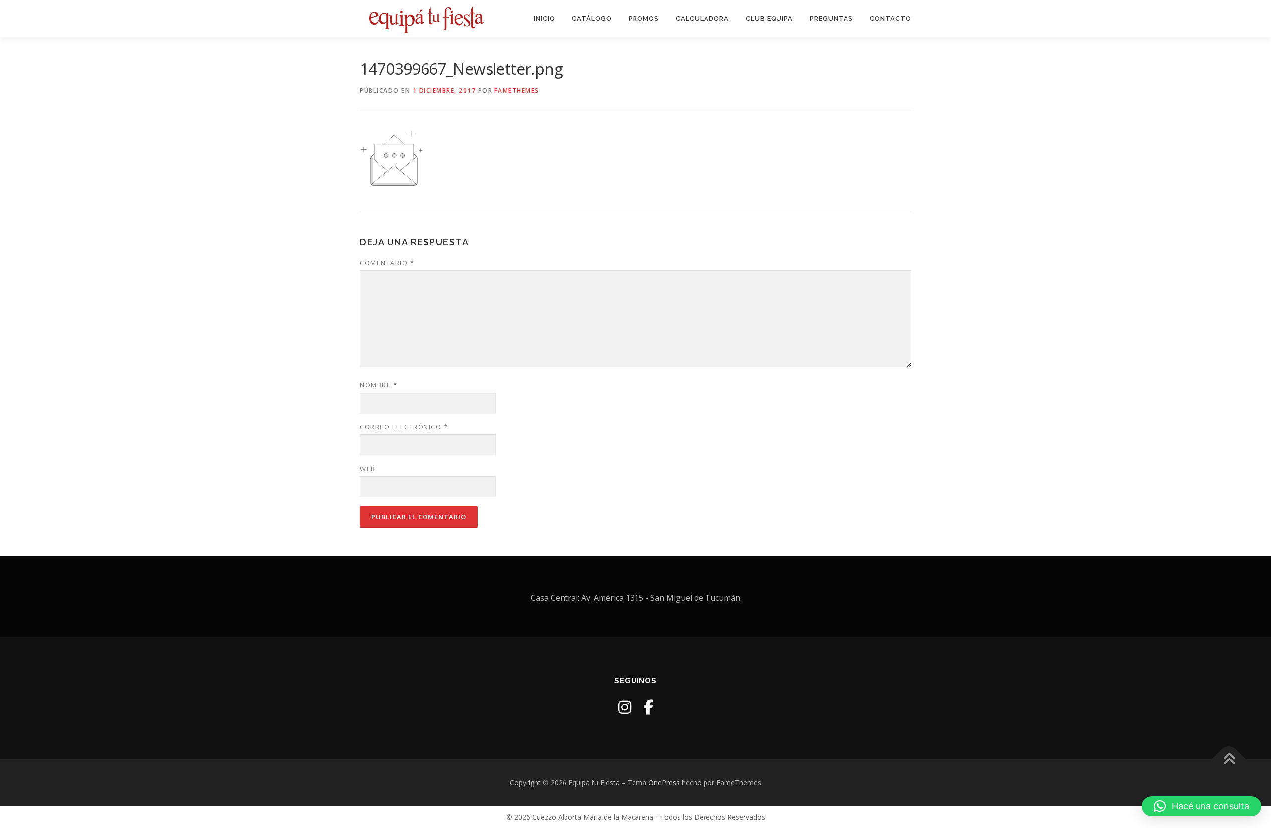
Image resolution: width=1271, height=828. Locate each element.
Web (368, 468)
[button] (1201, 806)
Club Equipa (769, 18)
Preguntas (831, 18)
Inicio (544, 18)
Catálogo (592, 18)
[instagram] (624, 707)
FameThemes (516, 90)
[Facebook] (648, 707)
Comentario (387, 262)
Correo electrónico (404, 426)
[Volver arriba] (1229, 759)
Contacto (890, 18)
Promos (644, 18)
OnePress (664, 782)
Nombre (378, 384)
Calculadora (702, 18)
